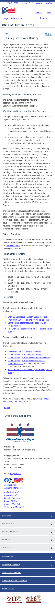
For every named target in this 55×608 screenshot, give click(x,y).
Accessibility (7, 556)
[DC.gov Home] (8, 13)
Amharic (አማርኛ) (11, 492)
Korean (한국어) (11, 501)
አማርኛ (9, 3)
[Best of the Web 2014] (14, 603)
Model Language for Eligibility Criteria (24, 354)
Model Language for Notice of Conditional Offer (29, 357)
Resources (6, 515)
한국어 (31, 3)
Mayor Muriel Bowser (13, 18)
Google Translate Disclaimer (14, 580)
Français (23, 3)
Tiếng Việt (48, 3)
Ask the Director (11, 484)
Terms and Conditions (11, 572)
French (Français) (12, 498)
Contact (43, 18)
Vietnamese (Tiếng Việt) (14, 507)
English (7, 407)
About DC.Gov (8, 588)
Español (39, 3)
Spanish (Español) (12, 504)
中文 (16, 3)
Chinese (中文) (10, 495)
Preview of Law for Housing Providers (24, 351)
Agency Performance (13, 487)
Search (38, 12)
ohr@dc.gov (15, 473)
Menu (49, 12)
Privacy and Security (11, 564)
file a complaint (13, 245)
